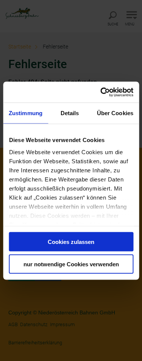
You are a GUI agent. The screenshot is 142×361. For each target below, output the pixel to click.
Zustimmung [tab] (25, 113)
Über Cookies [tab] (115, 113)
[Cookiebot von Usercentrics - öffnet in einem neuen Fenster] (101, 92)
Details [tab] (70, 113)
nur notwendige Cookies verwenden (71, 264)
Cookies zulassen (71, 242)
